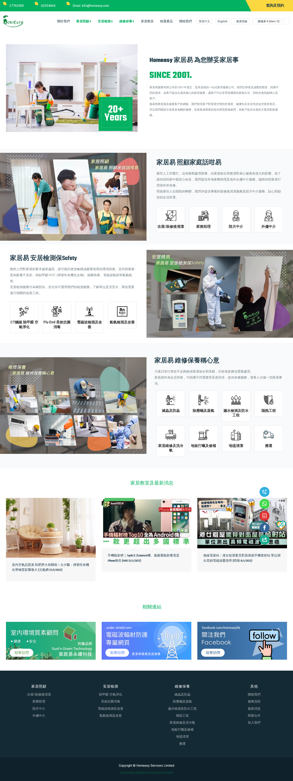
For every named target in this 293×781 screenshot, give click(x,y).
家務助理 (203, 226)
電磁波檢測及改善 (110, 708)
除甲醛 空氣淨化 (110, 694)
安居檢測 (104, 21)
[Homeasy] (13, 21)
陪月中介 (236, 226)
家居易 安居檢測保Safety (43, 258)
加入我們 (254, 722)
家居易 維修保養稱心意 (186, 360)
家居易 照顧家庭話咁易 (188, 162)
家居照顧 (82, 21)
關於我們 (63, 21)
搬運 (268, 445)
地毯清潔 (236, 445)
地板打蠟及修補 (203, 445)
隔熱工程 (269, 410)
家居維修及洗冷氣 (182, 722)
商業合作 (254, 715)
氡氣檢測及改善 (122, 322)
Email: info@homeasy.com (91, 6)
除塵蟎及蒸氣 (203, 410)
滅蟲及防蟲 (171, 410)
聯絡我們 (185, 21)
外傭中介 (269, 226)
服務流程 (254, 701)
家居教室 (147, 21)
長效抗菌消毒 (110, 701)
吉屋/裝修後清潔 (170, 226)
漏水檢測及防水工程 (182, 708)
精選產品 (166, 21)
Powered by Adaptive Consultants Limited (146, 772)
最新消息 (254, 708)
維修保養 (125, 21)
